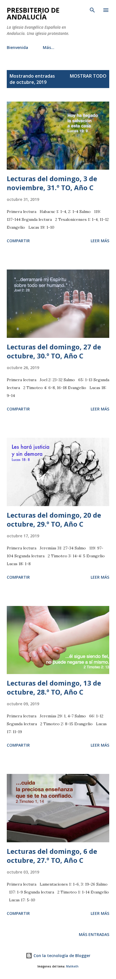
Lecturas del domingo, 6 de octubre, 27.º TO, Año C (52, 855)
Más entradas (94, 934)
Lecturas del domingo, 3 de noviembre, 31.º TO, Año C (52, 183)
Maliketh (72, 966)
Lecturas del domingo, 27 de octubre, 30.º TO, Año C (54, 351)
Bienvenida (17, 47)
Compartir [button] (18, 240)
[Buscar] (92, 10)
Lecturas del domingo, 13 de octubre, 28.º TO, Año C (54, 687)
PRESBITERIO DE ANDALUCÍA (33, 13)
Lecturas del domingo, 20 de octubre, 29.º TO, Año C (54, 519)
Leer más (100, 240)
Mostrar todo (88, 76)
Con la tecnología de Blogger (61, 955)
